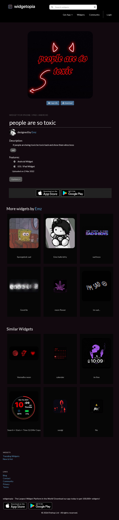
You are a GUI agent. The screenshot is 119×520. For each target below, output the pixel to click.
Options (15, 179)
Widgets (81, 14)
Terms (6, 487)
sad (13, 150)
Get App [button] (67, 14)
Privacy (6, 484)
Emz (33, 132)
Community (94, 14)
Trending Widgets (11, 456)
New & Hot (8, 459)
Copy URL (54, 103)
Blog (5, 475)
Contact (6, 478)
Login (109, 14)
